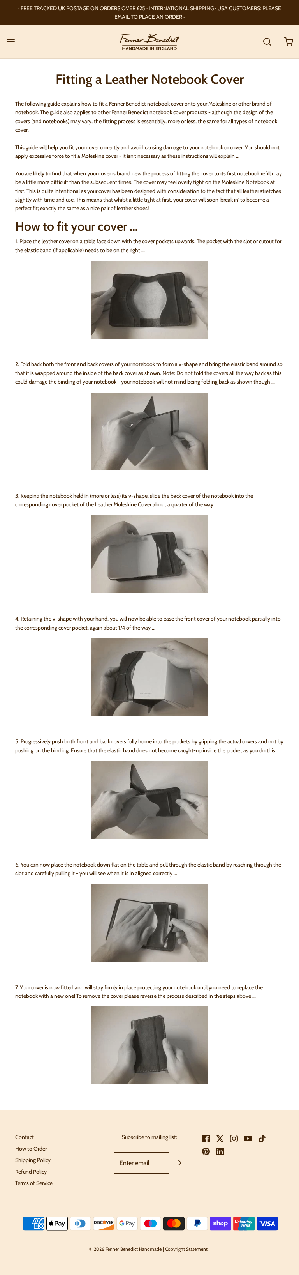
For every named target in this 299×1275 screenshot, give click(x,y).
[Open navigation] (10, 42)
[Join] (179, 1163)
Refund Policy (31, 1171)
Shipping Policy (33, 1160)
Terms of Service (34, 1183)
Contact (24, 1137)
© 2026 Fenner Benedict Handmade (125, 1249)
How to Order (31, 1148)
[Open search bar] (267, 42)
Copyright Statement (186, 1249)
